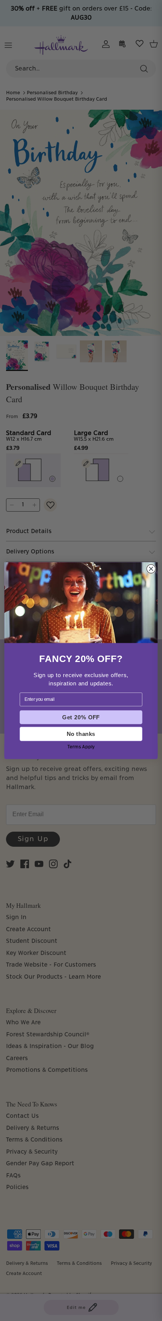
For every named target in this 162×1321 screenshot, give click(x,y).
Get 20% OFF (81, 717)
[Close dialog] (151, 568)
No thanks (81, 734)
